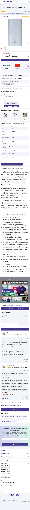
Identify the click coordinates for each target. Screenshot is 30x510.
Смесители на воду (15, 118)
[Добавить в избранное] (25, 56)
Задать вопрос (16, 409)
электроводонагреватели (8, 416)
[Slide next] (27, 32)
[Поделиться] (25, 338)
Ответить (5, 362)
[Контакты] (29, 2)
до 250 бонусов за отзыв (15, 13)
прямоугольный (15, 146)
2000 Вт (14, 153)
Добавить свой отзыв (16, 329)
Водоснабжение (17, 4)
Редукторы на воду (6, 118)
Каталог (11, 4)
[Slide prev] (3, 32)
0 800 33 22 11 (5, 465)
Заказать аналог (15, 60)
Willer (6, 68)
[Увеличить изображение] (28, 43)
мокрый (13, 150)
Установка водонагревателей (25, 118)
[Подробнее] (9, 137)
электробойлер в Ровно (20, 418)
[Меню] (1, 2)
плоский (22, 146)
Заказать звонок (11, 103)
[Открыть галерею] (28, 45)
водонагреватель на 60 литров (9, 421)
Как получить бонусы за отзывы (15, 308)
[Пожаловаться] (27, 338)
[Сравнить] (28, 56)
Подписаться (15, 444)
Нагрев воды (24, 4)
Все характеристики (8, 84)
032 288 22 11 (5, 472)
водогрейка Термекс (21, 416)
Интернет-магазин (4, 4)
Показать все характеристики (10, 164)
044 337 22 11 (5, 470)
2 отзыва (28, 11)
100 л (13, 137)
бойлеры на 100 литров (7, 418)
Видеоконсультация (13, 106)
